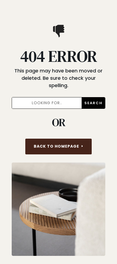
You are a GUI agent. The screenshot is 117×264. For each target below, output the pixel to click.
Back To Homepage (56, 146)
